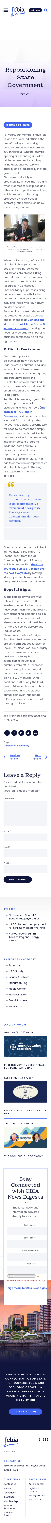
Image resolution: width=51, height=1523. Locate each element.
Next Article (37, 757)
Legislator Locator (34, 1490)
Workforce (15, 1006)
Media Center (17, 988)
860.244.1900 (11, 1470)
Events (7, 1488)
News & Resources (9, 1507)
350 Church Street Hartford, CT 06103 (24, 1465)
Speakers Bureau (9, 1514)
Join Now (35, 10)
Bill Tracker (35, 1499)
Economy (15, 965)
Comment (10, 798)
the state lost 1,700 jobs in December (24, 412)
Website (8, 862)
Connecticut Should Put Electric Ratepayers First (24, 916)
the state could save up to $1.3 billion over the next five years (24, 569)
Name (7, 831)
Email (7, 847)
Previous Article (15, 757)
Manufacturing (18, 983)
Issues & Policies (19, 977)
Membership (11, 1501)
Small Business (18, 1000)
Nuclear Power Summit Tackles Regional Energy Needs (24, 937)
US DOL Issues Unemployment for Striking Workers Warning (27, 926)
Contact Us (10, 1484)
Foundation (10, 1492)
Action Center (36, 1484)
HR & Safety (16, 971)
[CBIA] (18, 11)
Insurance (9, 1497)
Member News (18, 994)
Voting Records (37, 1495)
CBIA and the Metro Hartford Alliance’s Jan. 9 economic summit (24, 324)
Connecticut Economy (16, 745)
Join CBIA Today (25, 1411)
